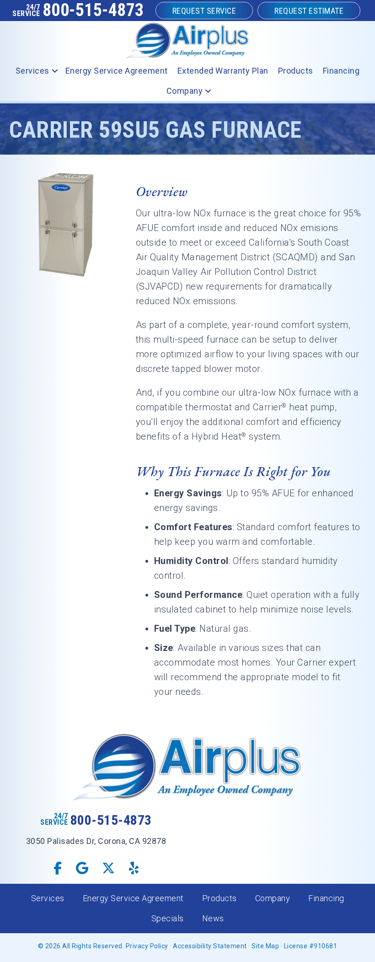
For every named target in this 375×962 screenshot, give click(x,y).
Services (32, 70)
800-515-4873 (93, 10)
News (213, 918)
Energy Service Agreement (116, 70)
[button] (54, 71)
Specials (167, 918)
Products (295, 70)
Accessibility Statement (210, 946)
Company (184, 91)
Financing (341, 70)
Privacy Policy (147, 946)
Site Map (265, 946)
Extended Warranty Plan (222, 70)
